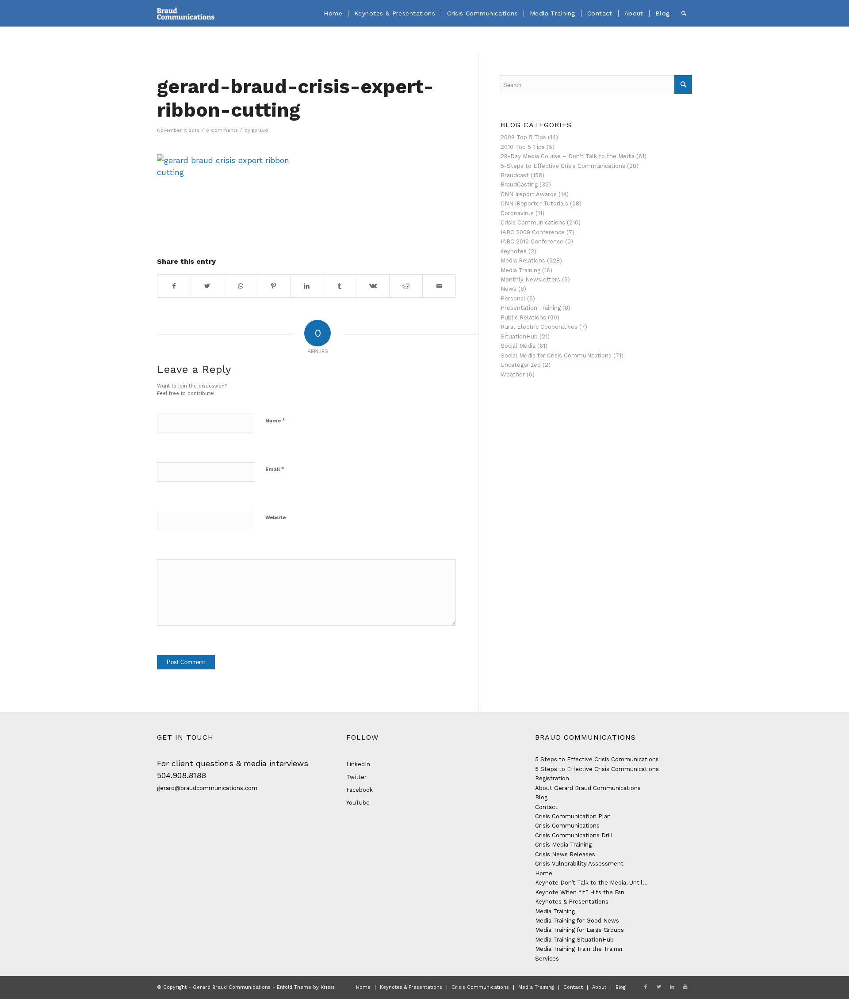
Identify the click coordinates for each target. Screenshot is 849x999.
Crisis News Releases (565, 854)
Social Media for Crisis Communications (556, 355)
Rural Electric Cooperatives (539, 326)
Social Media (518, 345)
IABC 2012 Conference (532, 241)
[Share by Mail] (439, 286)
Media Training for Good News (577, 920)
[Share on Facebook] (174, 286)
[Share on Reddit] (406, 286)
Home (543, 873)
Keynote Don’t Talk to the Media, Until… (591, 882)
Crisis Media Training (563, 844)
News (508, 288)
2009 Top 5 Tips (523, 137)
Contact (546, 807)
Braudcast (515, 175)
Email (274, 469)
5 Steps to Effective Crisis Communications (597, 759)
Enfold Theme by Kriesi (305, 987)
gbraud (260, 130)
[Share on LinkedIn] (307, 286)
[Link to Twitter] (658, 987)
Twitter (356, 777)
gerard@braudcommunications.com (207, 788)
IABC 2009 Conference (533, 232)
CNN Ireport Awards (529, 194)
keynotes (514, 251)
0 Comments (222, 130)
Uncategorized (521, 364)
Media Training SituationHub (574, 939)
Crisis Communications (533, 222)
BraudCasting (519, 184)
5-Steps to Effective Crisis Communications (563, 166)
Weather (513, 374)
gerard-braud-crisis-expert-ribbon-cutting (295, 98)
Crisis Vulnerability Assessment (579, 863)
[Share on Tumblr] (339, 286)
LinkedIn (358, 764)
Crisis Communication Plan (573, 816)
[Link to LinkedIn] (672, 987)
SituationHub (519, 336)
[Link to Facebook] (645, 987)
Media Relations (523, 260)
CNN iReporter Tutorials (534, 203)
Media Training (520, 270)
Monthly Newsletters (530, 279)
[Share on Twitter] (207, 286)
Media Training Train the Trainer (579, 949)
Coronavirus (517, 213)
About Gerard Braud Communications (588, 788)
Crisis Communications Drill (574, 835)
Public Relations (523, 317)
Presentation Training (531, 307)
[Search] (684, 13)
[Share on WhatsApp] (240, 286)
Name (275, 420)
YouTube (358, 802)
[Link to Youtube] (685, 987)
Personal (513, 298)
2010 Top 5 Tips (523, 147)
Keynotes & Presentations (571, 901)
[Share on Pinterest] (273, 286)
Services (547, 958)
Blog (541, 797)
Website (275, 517)
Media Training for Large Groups (579, 930)
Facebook (359, 789)
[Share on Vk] (372, 286)
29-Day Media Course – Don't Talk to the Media (568, 156)
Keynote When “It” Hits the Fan (579, 892)
